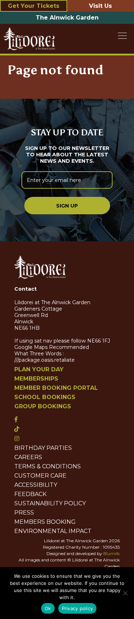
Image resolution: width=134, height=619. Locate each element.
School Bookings (44, 397)
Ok (48, 608)
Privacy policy (77, 608)
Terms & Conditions (47, 466)
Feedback (30, 494)
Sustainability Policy (50, 503)
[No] (125, 593)
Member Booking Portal (56, 388)
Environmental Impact (52, 531)
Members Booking (45, 522)
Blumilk (111, 553)
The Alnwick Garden (67, 17)
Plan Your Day (39, 369)
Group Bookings (42, 406)
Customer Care (40, 476)
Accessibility (35, 485)
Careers (28, 457)
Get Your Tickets (33, 5)
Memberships (36, 379)
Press (24, 513)
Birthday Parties (43, 448)
